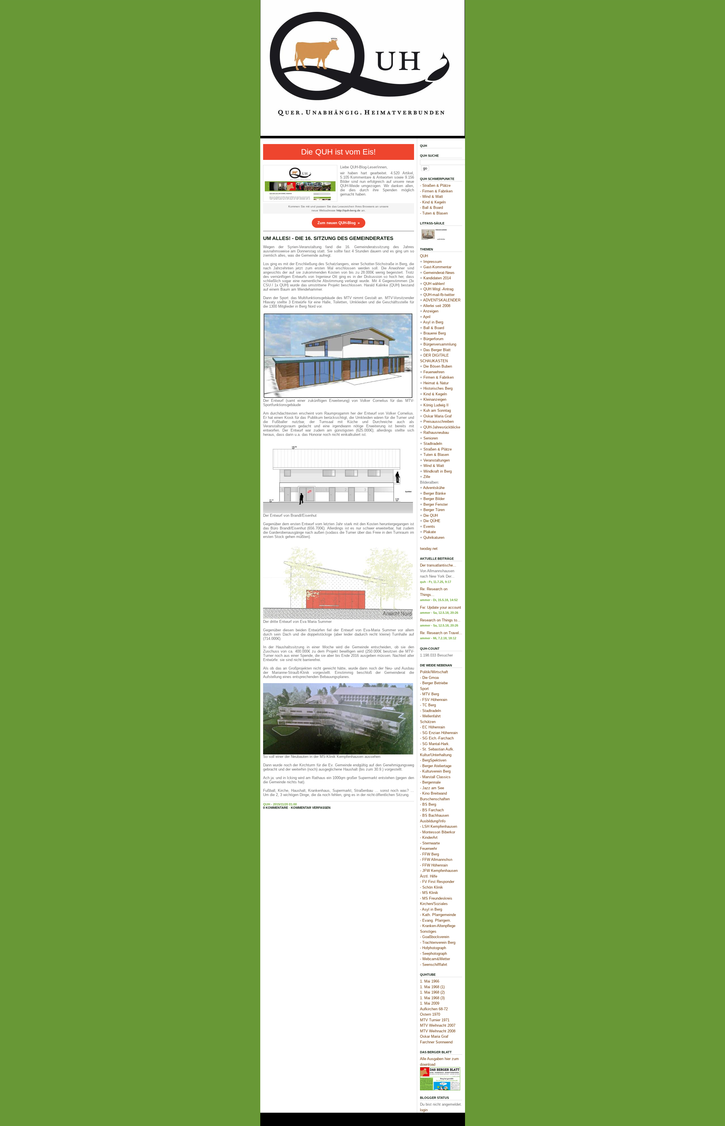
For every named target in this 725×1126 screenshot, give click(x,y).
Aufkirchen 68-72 (434, 1009)
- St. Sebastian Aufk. (437, 749)
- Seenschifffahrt (433, 964)
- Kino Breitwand (433, 793)
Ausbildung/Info (432, 821)
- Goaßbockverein (434, 937)
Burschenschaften (435, 799)
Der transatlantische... (438, 565)
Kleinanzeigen (434, 399)
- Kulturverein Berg (435, 771)
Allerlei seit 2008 (436, 306)
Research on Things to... (440, 620)
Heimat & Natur (436, 383)
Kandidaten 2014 (437, 278)
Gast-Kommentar (437, 267)
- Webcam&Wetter (435, 959)
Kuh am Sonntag (437, 410)
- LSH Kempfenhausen (438, 826)
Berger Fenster (435, 504)
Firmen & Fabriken (438, 377)
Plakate (429, 532)
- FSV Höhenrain (433, 700)
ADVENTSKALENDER (441, 300)
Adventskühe (434, 488)
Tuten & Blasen (436, 454)
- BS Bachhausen (434, 815)
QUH (423, 145)
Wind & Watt (433, 466)
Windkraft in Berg (437, 471)
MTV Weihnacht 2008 (437, 1031)
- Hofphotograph (433, 948)
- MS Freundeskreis (436, 898)
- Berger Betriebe (434, 683)
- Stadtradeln (430, 711)
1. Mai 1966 (429, 981)
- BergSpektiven (433, 760)
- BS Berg (428, 804)
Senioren (430, 438)
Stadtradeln (432, 443)
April (426, 317)
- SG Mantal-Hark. (435, 744)
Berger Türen (434, 510)
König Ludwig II (436, 405)
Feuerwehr (428, 848)
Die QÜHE (431, 521)
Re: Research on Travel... (441, 633)
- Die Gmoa (429, 677)
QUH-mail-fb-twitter (439, 295)
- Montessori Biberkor (437, 832)
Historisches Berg (438, 388)
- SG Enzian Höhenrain (439, 733)
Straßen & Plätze (437, 449)
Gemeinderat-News (439, 273)
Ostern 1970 (430, 1014)
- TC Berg (428, 705)
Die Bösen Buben (437, 366)
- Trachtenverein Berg (437, 942)
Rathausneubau (436, 432)
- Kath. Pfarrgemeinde (438, 915)
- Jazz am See (432, 788)
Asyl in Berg (433, 322)
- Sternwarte (430, 843)
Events (429, 526)
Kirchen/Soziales (434, 904)
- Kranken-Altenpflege (437, 926)
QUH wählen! (434, 284)
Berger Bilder (434, 499)
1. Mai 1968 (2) (432, 992)
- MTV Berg (429, 694)
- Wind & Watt (431, 196)
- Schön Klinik (431, 887)
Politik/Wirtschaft (434, 672)
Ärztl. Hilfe (428, 876)
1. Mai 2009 (429, 1003)
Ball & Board (433, 328)
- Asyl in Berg (431, 909)
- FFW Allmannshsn (436, 859)
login (424, 1110)
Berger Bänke (434, 493)
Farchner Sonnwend (436, 1042)
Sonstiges (428, 931)
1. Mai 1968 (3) (432, 998)
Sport (424, 689)
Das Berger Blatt (437, 350)
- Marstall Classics (435, 777)
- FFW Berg (429, 854)
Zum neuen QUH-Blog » (338, 223)
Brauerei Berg (434, 333)
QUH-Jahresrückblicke (441, 427)
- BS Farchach (432, 810)
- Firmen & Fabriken (436, 191)
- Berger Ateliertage (435, 766)
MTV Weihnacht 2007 (437, 1025)
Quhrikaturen (433, 537)
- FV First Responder (437, 882)
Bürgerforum (433, 339)
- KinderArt (429, 837)
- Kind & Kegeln (433, 202)
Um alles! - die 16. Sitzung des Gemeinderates (328, 238)
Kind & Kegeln (435, 394)
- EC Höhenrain (432, 727)
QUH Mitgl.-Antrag (438, 289)
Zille (426, 477)
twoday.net (429, 548)
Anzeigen (430, 311)
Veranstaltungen (436, 460)
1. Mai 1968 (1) (432, 987)
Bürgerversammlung (439, 344)
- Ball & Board (431, 207)
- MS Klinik (429, 893)
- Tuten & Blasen (434, 213)
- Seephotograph (433, 953)
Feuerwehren (433, 372)
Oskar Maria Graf (437, 416)
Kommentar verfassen (310, 807)
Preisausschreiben (438, 421)
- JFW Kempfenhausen (439, 870)
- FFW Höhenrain (434, 865)
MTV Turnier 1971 (434, 1020)
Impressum (432, 261)
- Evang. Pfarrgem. (435, 920)
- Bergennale (430, 782)
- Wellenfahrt (430, 716)
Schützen (428, 722)
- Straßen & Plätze (435, 185)
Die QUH (430, 515)
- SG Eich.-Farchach (437, 738)
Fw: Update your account (440, 607)
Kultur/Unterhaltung (435, 755)
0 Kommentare (275, 807)
